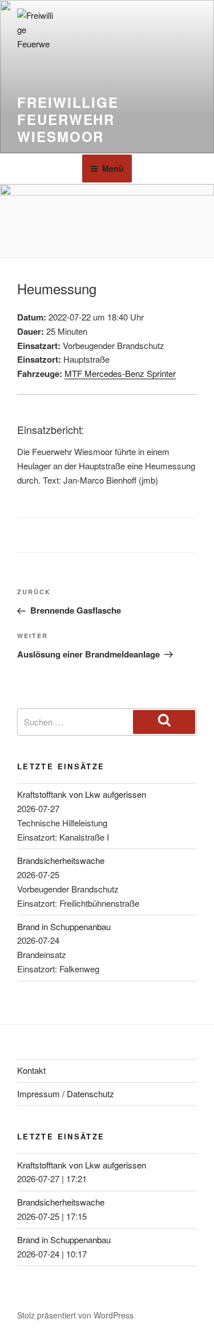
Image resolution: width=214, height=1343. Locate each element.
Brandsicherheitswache (60, 860)
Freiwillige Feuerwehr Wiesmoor (68, 119)
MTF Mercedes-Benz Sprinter (120, 373)
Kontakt (31, 1070)
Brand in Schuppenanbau (64, 926)
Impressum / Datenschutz (65, 1093)
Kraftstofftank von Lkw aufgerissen (81, 794)
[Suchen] (164, 722)
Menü (113, 168)
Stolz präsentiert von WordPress (75, 1315)
